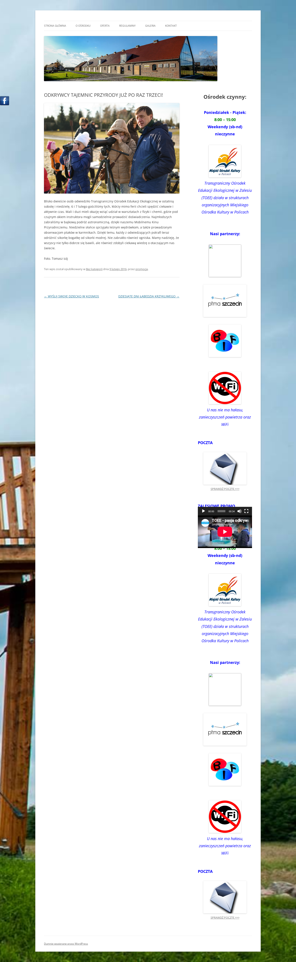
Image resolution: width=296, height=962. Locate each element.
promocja (141, 269)
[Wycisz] (239, 511)
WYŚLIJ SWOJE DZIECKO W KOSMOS (71, 296)
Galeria (150, 26)
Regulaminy (127, 26)
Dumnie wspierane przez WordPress (66, 944)
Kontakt (171, 26)
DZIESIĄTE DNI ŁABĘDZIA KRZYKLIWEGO (148, 296)
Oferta (105, 26)
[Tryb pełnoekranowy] (246, 511)
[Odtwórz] (203, 511)
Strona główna (55, 26)
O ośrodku (83, 26)
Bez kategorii (94, 269)
